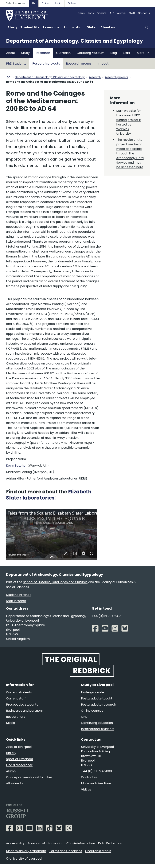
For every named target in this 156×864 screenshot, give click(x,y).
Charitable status (98, 851)
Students (144, 13)
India (58, 3)
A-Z (112, 13)
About (10, 53)
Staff (132, 13)
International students (97, 729)
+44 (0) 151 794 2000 (96, 771)
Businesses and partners (24, 710)
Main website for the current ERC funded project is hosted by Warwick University (128, 122)
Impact (103, 63)
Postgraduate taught (96, 698)
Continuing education (97, 723)
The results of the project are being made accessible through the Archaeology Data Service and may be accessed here (130, 153)
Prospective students (22, 704)
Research (43, 53)
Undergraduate (92, 692)
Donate (102, 13)
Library (11, 753)
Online (72, 3)
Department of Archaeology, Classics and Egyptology (74, 41)
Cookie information (80, 843)
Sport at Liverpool (19, 759)
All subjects (14, 783)
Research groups (79, 63)
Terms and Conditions (65, 851)
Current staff (16, 698)
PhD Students (16, 63)
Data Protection (110, 843)
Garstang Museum (90, 53)
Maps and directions (96, 783)
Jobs (91, 13)
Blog (113, 53)
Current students (19, 692)
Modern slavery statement (26, 851)
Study (25, 53)
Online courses (92, 710)
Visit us (86, 789)
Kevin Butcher (16, 465)
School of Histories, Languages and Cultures (55, 582)
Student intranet (18, 595)
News (81, 13)
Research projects (46, 63)
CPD (84, 717)
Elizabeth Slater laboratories (49, 494)
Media (10, 723)
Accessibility (15, 843)
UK (33, 3)
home (8, 77)
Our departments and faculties (29, 777)
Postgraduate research (98, 704)
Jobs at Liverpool (19, 747)
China (45, 3)
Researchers (15, 717)
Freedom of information (45, 843)
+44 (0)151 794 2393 (106, 616)
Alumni (121, 13)
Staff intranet (16, 601)
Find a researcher (19, 765)
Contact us (89, 777)
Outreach (63, 53)
